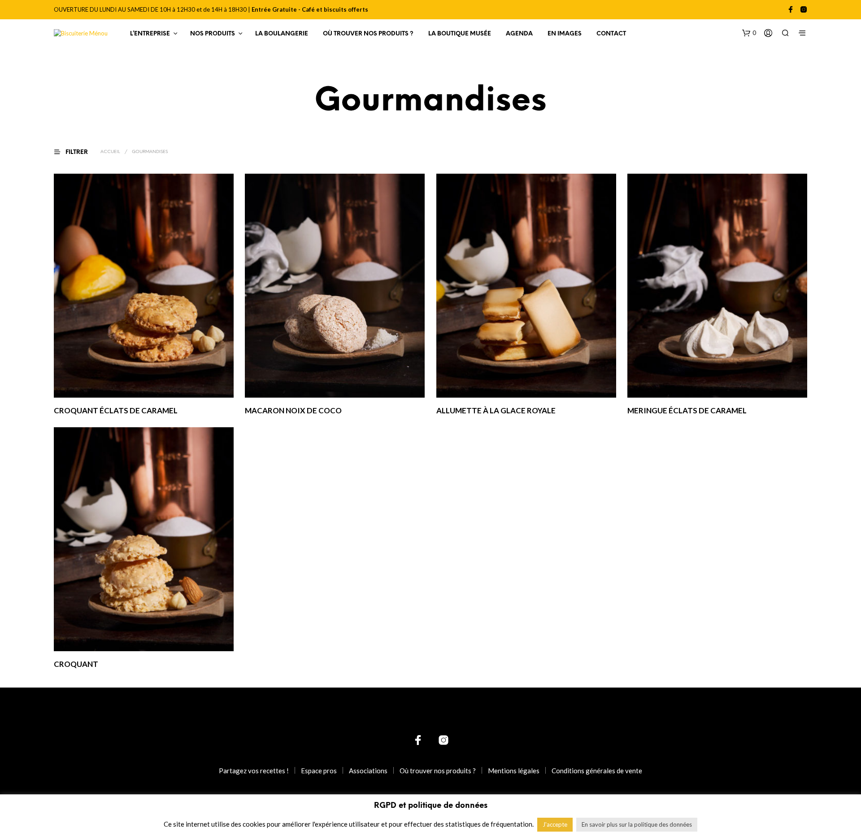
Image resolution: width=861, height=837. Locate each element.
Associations (368, 771)
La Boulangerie (281, 34)
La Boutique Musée (459, 34)
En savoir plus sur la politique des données (637, 824)
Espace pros (319, 771)
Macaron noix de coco (293, 410)
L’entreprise (150, 34)
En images (565, 34)
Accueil (110, 151)
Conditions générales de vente (597, 771)
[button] (749, 33)
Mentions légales (513, 771)
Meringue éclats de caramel (687, 410)
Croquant (76, 663)
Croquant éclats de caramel (116, 410)
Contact (611, 34)
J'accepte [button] (555, 824)
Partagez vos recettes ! (254, 771)
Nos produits (212, 34)
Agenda (519, 34)
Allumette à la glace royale (496, 410)
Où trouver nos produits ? (368, 34)
